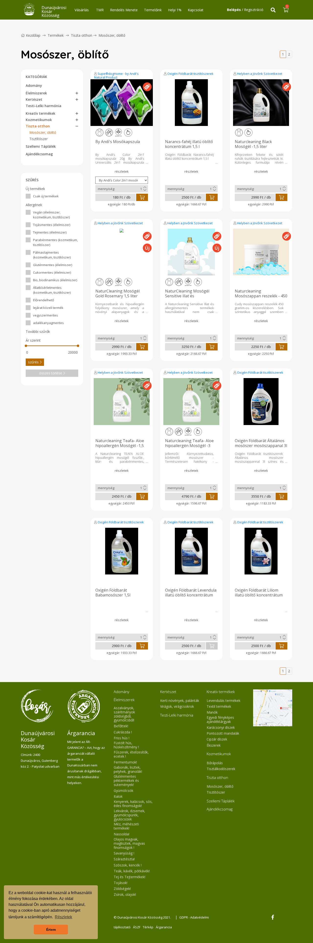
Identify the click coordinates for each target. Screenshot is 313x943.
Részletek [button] (63, 917)
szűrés (33, 362)
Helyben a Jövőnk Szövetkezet (259, 73)
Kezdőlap (33, 35)
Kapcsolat (195, 10)
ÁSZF (136, 927)
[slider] (26, 346)
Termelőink (153, 10)
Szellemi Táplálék (41, 146)
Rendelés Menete (124, 10)
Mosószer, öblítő (112, 35)
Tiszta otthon (81, 35)
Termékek (56, 35)
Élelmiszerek (36, 93)
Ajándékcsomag (39, 154)
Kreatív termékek (40, 113)
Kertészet (34, 99)
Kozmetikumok (39, 119)
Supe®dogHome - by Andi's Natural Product (116, 75)
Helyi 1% (174, 10)
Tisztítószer (38, 138)
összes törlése (50, 373)
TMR (100, 10)
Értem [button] (51, 930)
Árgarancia (164, 927)
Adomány (34, 85)
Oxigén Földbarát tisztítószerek (190, 73)
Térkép (148, 927)
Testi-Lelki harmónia (43, 105)
